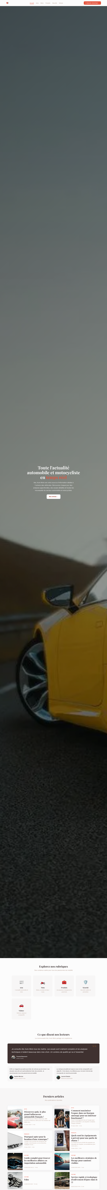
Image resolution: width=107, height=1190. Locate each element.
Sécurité (54, 3)
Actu (37, 3)
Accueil (32, 3)
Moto (42, 3)
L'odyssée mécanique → (92, 3)
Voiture (61, 3)
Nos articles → (53, 496)
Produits (48, 3)
